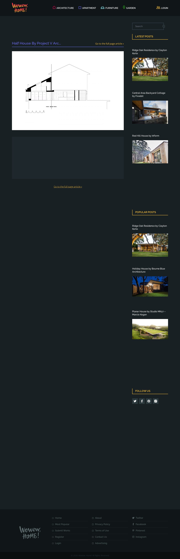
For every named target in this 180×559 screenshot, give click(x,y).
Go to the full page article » (109, 43)
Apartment (89, 8)
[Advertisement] (68, 29)
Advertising (101, 543)
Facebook (141, 524)
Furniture (111, 8)
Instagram (141, 537)
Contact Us (101, 537)
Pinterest (140, 530)
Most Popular (62, 524)
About (98, 518)
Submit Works (62, 530)
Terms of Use (102, 530)
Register (59, 537)
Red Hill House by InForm (145, 135)
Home (58, 518)
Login (58, 543)
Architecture (65, 8)
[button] (162, 8)
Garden (131, 8)
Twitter (139, 518)
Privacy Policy (102, 524)
